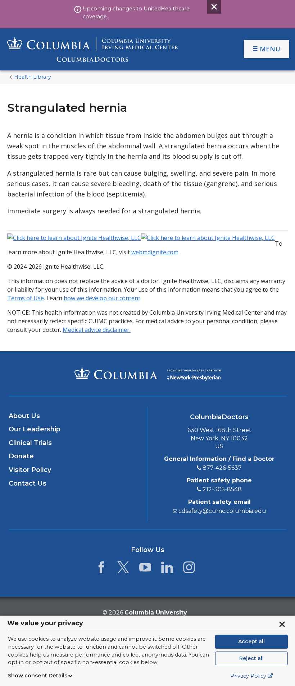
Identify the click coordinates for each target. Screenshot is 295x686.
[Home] (92, 49)
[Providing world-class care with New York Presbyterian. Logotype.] (194, 373)
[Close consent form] (282, 624)
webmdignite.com (154, 252)
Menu (270, 49)
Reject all (251, 658)
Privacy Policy (248, 676)
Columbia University (155, 612)
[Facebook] (101, 569)
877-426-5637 (222, 467)
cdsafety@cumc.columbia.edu (222, 510)
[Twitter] (123, 569)
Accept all (251, 641)
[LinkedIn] (167, 569)
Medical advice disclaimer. (97, 330)
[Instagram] (189, 569)
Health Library (32, 77)
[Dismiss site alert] (214, 7)
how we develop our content (102, 298)
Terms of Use (25, 298)
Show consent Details (37, 675)
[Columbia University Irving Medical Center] (116, 373)
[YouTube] (145, 569)
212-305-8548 (222, 489)
